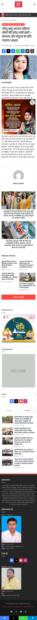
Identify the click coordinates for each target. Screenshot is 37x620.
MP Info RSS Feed (28, 606)
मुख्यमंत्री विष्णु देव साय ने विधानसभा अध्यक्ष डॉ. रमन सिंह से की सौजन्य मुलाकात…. (9, 264)
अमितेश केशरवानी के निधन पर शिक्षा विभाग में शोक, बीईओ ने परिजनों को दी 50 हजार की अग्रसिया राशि (23, 441)
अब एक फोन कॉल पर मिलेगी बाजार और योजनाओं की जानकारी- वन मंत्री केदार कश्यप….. (26, 264)
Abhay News (8, 45)
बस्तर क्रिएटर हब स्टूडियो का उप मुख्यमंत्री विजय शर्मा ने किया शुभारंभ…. (27, 285)
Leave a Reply (18, 297)
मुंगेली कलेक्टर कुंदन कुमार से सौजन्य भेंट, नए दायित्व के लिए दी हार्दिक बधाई (24, 452)
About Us (11, 606)
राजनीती (17, 24)
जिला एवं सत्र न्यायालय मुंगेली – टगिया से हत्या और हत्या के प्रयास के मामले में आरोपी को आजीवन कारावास (24, 462)
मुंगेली (11, 24)
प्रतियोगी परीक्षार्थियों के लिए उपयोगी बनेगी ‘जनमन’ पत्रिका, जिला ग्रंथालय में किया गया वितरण (24, 431)
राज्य (9, 20)
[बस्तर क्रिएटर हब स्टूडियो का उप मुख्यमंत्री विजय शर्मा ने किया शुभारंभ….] (27, 277)
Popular (27, 410)
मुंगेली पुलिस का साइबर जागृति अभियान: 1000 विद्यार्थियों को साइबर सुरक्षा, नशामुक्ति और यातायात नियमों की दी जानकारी (23, 420)
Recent (9, 410)
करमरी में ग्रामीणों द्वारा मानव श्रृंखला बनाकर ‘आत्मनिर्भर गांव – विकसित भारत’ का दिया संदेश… (10, 276)
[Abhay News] (18, 4)
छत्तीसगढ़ (14, 20)
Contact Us (18, 606)
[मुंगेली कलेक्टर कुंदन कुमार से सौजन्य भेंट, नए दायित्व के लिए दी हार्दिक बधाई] (7, 452)
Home (5, 20)
